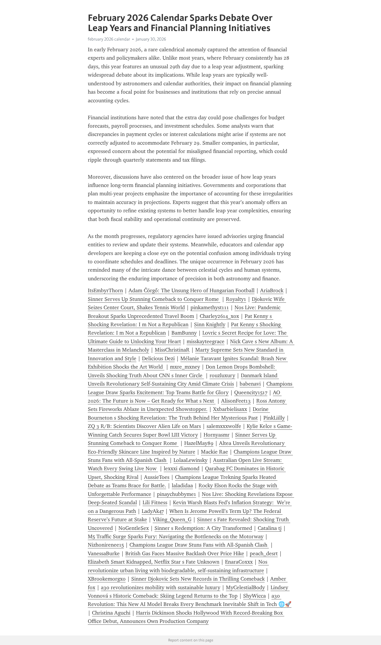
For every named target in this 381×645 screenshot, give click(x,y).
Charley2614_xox (219, 316)
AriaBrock (271, 290)
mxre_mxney (185, 367)
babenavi (250, 383)
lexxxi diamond (181, 468)
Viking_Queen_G (172, 519)
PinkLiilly (274, 417)
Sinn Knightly (209, 324)
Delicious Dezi (158, 358)
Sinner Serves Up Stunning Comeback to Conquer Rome (154, 299)
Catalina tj (270, 528)
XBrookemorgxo (107, 579)
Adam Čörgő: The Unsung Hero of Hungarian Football (191, 290)
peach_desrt (264, 553)
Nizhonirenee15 (106, 545)
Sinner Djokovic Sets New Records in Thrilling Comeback (198, 579)
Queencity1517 (250, 392)
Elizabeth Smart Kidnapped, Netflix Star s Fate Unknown (153, 562)
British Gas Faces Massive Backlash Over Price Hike (184, 553)
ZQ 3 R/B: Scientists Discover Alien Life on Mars (144, 426)
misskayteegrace (205, 341)
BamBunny (184, 333)
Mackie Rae (214, 451)
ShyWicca (254, 596)
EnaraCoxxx (239, 562)
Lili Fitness (155, 502)
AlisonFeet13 (236, 400)
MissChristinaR (172, 350)
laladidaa (182, 485)
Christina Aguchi (111, 613)
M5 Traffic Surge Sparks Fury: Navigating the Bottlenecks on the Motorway (175, 536)
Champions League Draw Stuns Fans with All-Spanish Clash (199, 545)
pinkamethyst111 (209, 307)
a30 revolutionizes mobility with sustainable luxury (160, 587)
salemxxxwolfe (224, 426)
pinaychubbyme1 (176, 494)
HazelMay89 (198, 443)
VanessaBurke (104, 553)
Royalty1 (236, 299)
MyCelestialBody (245, 587)
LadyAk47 (153, 511)
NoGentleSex (133, 528)
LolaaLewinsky (190, 460)
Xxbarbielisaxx (230, 409)
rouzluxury (222, 375)
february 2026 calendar (109, 39)
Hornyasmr (216, 434)
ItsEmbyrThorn (105, 290)
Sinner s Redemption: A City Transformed (203, 528)
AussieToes (156, 477)
